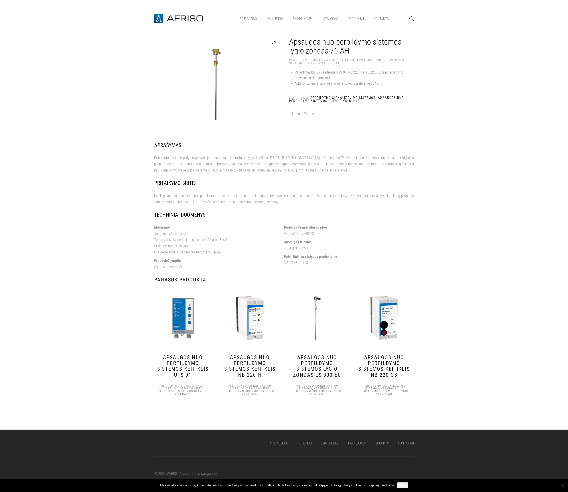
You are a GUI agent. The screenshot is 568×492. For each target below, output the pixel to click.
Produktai (356, 19)
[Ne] (562, 485)
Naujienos (275, 19)
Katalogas (329, 19)
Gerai (402, 485)
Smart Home (302, 19)
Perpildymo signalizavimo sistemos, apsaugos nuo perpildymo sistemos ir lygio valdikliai (346, 62)
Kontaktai (381, 19)
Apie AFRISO (248, 19)
